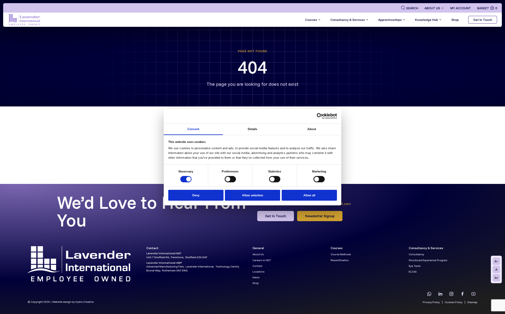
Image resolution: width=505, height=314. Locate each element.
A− (496, 261)
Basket (487, 8)
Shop (455, 20)
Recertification (340, 260)
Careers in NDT (261, 260)
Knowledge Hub (426, 20)
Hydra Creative (84, 302)
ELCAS (413, 271)
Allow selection (252, 195)
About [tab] (311, 128)
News (256, 277)
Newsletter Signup (320, 216)
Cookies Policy (453, 302)
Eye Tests (415, 266)
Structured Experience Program (428, 260)
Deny (195, 195)
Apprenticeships (390, 20)
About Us (432, 8)
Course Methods (341, 254)
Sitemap (472, 302)
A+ (496, 278)
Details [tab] (252, 128)
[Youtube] (473, 294)
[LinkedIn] (440, 294)
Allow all (309, 195)
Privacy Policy (431, 302)
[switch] (230, 179)
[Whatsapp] (429, 294)
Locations (258, 271)
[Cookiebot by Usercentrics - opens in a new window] (319, 116)
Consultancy (416, 254)
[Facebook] (462, 294)
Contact (257, 266)
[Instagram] (451, 294)
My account (460, 8)
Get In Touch (482, 20)
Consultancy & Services (347, 20)
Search (412, 8)
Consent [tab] (193, 128)
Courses (311, 20)
